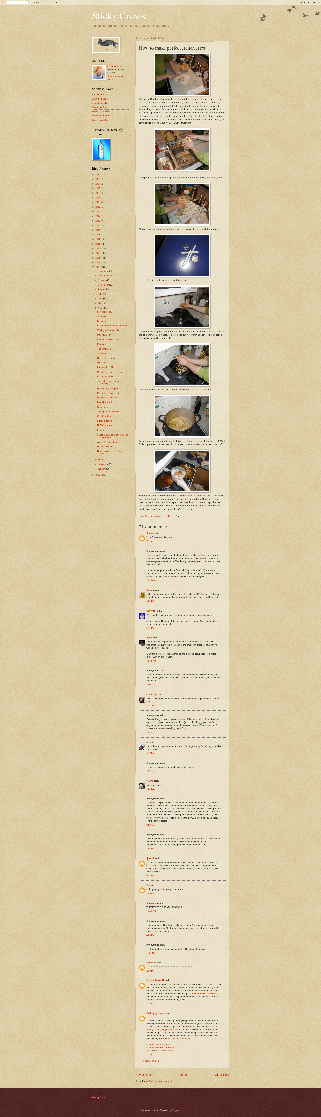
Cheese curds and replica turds (112, 325)
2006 (98, 267)
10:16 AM (151, 580)
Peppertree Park (100, 107)
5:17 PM (150, 628)
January (102, 469)
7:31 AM (150, 541)
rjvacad (150, 858)
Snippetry (101, 353)
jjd (147, 742)
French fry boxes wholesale (204, 993)
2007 (98, 262)
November (103, 275)
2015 (98, 225)
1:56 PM (150, 893)
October (102, 280)
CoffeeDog (151, 694)
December (103, 271)
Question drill (103, 407)
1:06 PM (150, 848)
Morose (100, 344)
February (102, 464)
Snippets (101, 321)
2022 (98, 193)
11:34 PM (151, 953)
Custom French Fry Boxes (159, 1044)
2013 (98, 234)
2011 (98, 244)
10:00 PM (151, 911)
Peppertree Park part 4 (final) (111, 372)
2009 (98, 253)
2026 (98, 174)
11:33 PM (151, 705)
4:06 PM (150, 935)
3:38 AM (150, 1054)
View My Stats (98, 1097)
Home (183, 1074)
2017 (98, 216)
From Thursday (104, 312)
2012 (98, 239)
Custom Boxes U (155, 980)
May (100, 303)
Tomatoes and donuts (102, 115)
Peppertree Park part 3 (108, 376)
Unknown (151, 962)
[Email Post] (177, 516)
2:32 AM (150, 771)
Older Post (222, 1074)
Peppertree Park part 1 (108, 397)
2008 (98, 257)
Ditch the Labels (100, 99)
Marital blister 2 (104, 402)
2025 (98, 179)
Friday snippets (104, 421)
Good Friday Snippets (107, 388)
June (100, 298)
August (101, 289)
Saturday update (105, 316)
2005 (98, 475)
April (100, 308)
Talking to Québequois (108, 330)
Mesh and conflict (106, 367)
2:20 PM (150, 971)
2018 (98, 211)
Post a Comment (151, 1061)
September (103, 285)
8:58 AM (150, 825)
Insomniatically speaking (109, 339)
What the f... (103, 362)
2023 (98, 188)
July (100, 294)
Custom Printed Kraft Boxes (160, 1047)
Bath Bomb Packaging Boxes (160, 1050)
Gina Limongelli (99, 103)
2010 (98, 248)
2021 (98, 197)
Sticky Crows (118, 15)
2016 (98, 221)
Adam (149, 637)
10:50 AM (151, 789)
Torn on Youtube (100, 120)
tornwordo (116, 66)
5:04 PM (150, 601)
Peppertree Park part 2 (108, 393)
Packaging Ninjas (155, 1013)
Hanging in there (105, 446)
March (101, 459)
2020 (98, 202)
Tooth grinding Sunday (108, 411)
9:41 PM (150, 875)
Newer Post (143, 1074)
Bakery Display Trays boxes (176, 1038)
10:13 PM (151, 661)
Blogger (175, 1110)
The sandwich (104, 349)
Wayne (149, 781)
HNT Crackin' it (104, 425)
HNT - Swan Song (106, 358)
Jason (149, 590)
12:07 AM (151, 684)
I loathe (100, 430)
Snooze (150, 533)
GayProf (150, 611)
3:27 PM (150, 753)
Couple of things (105, 416)
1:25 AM (150, 1003)
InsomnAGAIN (104, 335)
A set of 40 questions (107, 442)
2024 (98, 184)
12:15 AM (151, 732)
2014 (98, 230)
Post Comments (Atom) (160, 1081)
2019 (98, 207)
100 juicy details (100, 94)
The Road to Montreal (102, 111)
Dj (147, 885)
